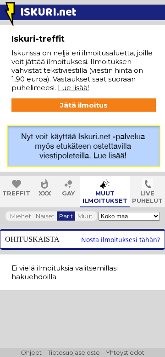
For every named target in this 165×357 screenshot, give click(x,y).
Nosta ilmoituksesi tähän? (120, 239)
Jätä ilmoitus (84, 105)
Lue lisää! (73, 87)
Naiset (45, 216)
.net (48, 13)
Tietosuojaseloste (74, 352)
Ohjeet (31, 352)
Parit (66, 216)
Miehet (20, 216)
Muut (85, 216)
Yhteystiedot (125, 352)
